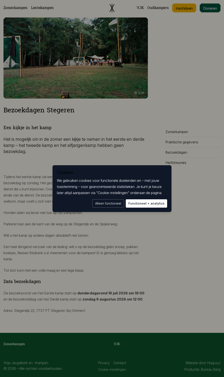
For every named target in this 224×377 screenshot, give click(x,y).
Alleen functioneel (108, 203)
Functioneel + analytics (146, 203)
